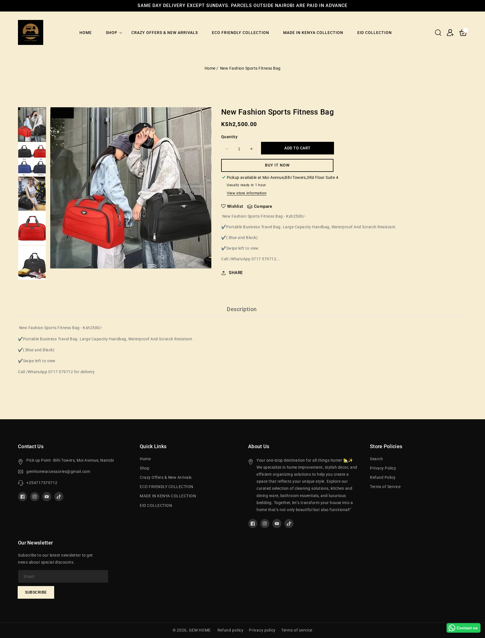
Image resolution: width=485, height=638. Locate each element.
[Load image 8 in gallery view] (32, 193)
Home (210, 68)
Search (376, 459)
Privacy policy (262, 630)
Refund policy (231, 630)
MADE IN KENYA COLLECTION (168, 496)
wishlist (235, 206)
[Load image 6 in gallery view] (32, 124)
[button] (438, 32)
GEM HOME (200, 630)
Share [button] (236, 272)
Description (242, 309)
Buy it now (277, 165)
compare (263, 206)
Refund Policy (383, 477)
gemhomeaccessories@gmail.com (58, 471)
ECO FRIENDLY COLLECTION (166, 486)
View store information (246, 193)
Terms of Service (385, 486)
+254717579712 (42, 482)
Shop (111, 32)
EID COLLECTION (156, 505)
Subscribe (36, 592)
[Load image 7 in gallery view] (32, 159)
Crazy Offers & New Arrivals (166, 477)
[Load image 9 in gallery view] (32, 228)
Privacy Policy (383, 468)
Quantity (229, 137)
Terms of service (296, 630)
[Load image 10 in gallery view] (32, 262)
